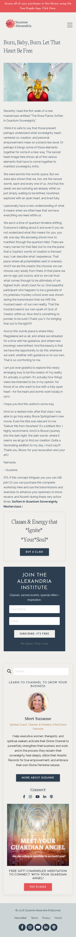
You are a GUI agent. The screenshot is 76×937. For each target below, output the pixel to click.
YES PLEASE (38, 887)
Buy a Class (34, 552)
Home (58, 918)
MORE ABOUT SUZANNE (38, 778)
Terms (34, 918)
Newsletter (20, 918)
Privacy (46, 918)
